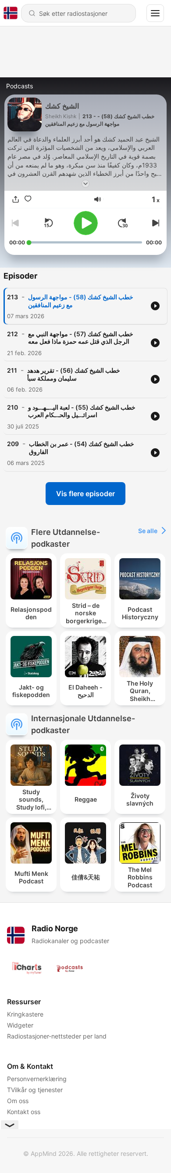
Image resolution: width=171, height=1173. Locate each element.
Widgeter (20, 1025)
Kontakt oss (23, 1111)
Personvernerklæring (37, 1078)
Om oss (17, 1100)
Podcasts (19, 86)
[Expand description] (85, 184)
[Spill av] (86, 223)
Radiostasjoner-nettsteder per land (57, 1036)
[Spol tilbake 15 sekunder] (48, 223)
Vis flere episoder (85, 493)
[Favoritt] (27, 199)
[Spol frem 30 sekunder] (123, 223)
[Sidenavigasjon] (155, 13)
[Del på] (15, 199)
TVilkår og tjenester (35, 1089)
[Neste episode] (155, 223)
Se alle (147, 530)
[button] (97, 199)
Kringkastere (25, 1014)
